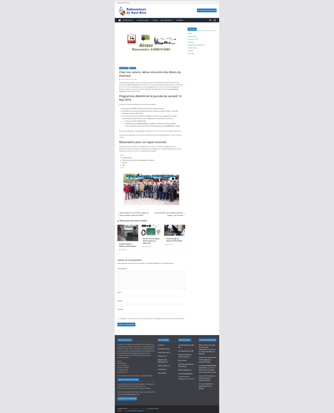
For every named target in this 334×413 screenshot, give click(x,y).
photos (155, 20)
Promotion (191, 42)
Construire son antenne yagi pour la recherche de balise (207, 360)
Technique (132, 68)
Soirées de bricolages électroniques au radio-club (151, 240)
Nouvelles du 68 (192, 36)
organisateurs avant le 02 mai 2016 (129, 151)
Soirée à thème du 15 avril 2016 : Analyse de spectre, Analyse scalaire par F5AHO (134, 214)
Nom (119, 292)
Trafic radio (191, 53)
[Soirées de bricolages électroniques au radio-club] (151, 226)
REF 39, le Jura (182, 360)
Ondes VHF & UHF (124, 68)
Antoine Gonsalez (132, 79)
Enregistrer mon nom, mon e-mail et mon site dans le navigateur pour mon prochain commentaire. (152, 318)
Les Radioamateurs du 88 (185, 351)
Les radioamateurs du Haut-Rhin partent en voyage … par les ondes (168, 214)
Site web (120, 309)
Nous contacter (165, 20)
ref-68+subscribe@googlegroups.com (129, 394)
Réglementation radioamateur (196, 45)
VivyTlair (201, 357)
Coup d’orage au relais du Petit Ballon (174, 239)
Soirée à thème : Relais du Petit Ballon (127, 245)
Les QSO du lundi (142, 20)
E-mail (120, 301)
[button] (133, 20)
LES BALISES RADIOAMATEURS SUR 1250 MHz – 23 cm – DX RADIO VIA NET (207, 368)
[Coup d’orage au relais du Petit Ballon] (174, 226)
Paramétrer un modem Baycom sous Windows (206, 386)
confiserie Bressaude (160, 131)
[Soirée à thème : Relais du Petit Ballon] (127, 226)
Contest (190, 33)
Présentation (127, 20)
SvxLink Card (161, 87)
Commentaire (122, 268)
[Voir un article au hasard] (214, 20)
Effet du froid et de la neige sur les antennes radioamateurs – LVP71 (207, 347)
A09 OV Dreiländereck (184, 370)
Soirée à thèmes (192, 48)
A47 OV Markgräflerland (185, 374)
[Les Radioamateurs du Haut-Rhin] (119, 20)
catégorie (179, 20)
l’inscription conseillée (156, 146)
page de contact (147, 376)
